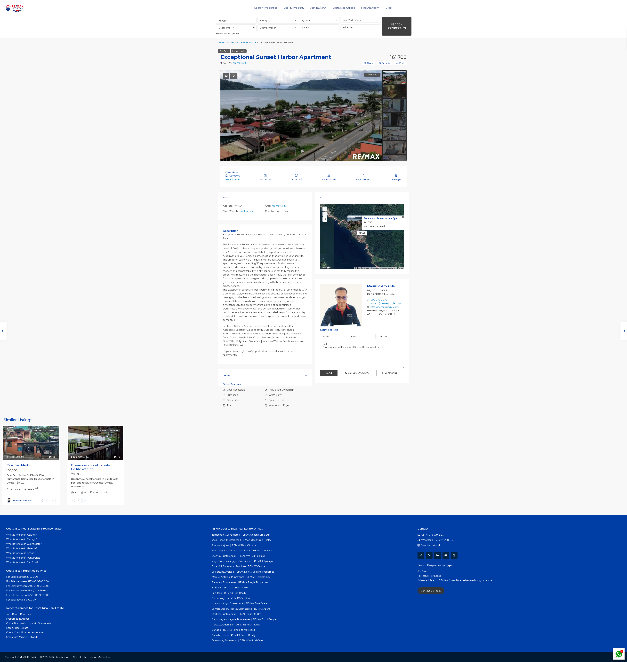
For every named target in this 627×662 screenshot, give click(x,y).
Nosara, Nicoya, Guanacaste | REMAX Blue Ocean (240, 603)
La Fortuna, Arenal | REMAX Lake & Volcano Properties (243, 571)
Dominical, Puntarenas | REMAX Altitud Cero (237, 640)
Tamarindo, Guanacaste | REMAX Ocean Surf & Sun (241, 534)
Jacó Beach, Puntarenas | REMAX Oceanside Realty (241, 540)
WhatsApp (391, 372)
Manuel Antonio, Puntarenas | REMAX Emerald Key (241, 577)
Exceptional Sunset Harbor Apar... (381, 218)
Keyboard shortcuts (362, 268)
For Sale (224, 51)
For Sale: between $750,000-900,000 (27, 595)
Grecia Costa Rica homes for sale (25, 632)
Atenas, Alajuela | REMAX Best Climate (234, 545)
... (25, 482)
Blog (389, 7)
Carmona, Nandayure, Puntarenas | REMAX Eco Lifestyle (244, 619)
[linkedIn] (437, 555)
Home (221, 42)
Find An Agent (370, 7)
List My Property (294, 7)
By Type (223, 20)
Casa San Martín (19, 465)
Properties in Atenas (17, 618)
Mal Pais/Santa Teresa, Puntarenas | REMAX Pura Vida (242, 550)
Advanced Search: (428, 580)
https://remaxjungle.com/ (384, 307)
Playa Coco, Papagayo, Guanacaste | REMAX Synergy (242, 561)
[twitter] (429, 555)
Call (358, 372)
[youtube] (445, 555)
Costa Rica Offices (343, 7)
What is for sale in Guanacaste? (24, 543)
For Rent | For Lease (429, 575)
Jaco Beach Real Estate (20, 614)
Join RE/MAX (318, 7)
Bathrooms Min (268, 27)
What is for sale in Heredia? (21, 548)
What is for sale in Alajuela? (21, 534)
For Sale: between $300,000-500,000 (27, 586)
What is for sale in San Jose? (22, 562)
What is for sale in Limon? (20, 553)
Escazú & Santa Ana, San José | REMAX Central (238, 566)
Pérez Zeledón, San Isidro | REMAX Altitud (236, 624)
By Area (305, 20)
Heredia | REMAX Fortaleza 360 (230, 587)
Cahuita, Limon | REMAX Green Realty (234, 635)
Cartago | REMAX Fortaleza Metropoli (233, 629)
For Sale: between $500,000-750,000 (27, 590)
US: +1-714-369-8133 (432, 534)
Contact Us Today (431, 590)
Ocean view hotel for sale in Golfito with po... (92, 467)
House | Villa (232, 42)
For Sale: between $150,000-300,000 (27, 581)
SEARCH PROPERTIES (397, 26)
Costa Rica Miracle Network (22, 637)
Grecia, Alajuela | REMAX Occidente (232, 598)
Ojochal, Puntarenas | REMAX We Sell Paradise (238, 555)
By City (263, 20)
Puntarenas (246, 211)
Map (322, 198)
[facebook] (421, 555)
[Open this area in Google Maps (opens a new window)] (326, 267)
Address (226, 198)
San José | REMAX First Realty (229, 593)
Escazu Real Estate (17, 627)
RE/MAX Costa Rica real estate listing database (466, 580)
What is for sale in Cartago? (21, 539)
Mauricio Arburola (381, 286)
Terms (400, 268)
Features (226, 375)
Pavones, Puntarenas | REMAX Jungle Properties (240, 582)
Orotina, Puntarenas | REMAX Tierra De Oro (236, 614)
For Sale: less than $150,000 (22, 576)
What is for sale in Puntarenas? (23, 557)
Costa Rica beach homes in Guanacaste (28, 623)
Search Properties (265, 7)
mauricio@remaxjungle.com (385, 303)
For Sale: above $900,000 (21, 599)
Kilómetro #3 (247, 42)
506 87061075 (379, 299)
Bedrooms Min (226, 27)
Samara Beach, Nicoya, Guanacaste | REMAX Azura (241, 608)
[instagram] (454, 555)
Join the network (431, 545)
